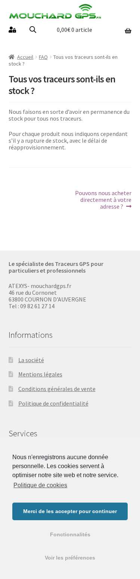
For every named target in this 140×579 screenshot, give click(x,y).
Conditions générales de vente (57, 388)
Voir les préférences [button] (70, 558)
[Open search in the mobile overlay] (33, 29)
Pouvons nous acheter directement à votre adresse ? (103, 200)
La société (31, 360)
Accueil (25, 57)
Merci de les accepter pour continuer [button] (70, 511)
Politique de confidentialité (53, 403)
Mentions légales (40, 374)
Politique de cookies (40, 485)
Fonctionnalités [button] (70, 534)
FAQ (43, 57)
